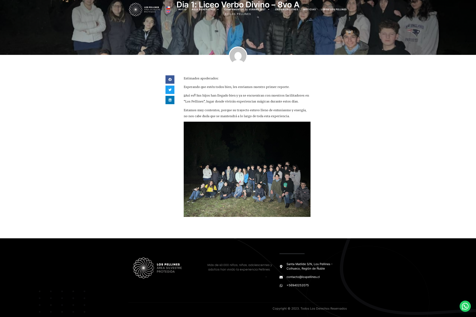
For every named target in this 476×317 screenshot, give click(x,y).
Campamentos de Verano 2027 (245, 9)
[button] (169, 79)
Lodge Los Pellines (334, 9)
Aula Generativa (203, 9)
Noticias (309, 9)
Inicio (182, 9)
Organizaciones (286, 9)
